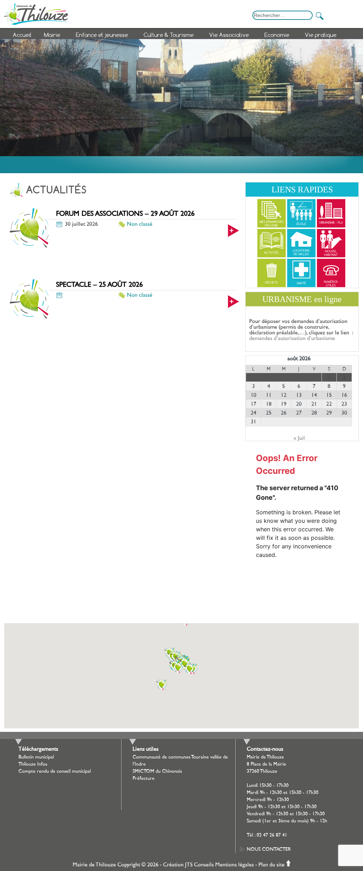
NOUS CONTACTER (269, 849)
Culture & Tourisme (169, 34)
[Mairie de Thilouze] (181, 12)
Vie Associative (229, 34)
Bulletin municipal (36, 757)
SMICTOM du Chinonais (157, 771)
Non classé (139, 224)
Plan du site (271, 864)
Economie (276, 34)
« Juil (299, 438)
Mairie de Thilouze (94, 864)
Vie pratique (320, 34)
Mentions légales (234, 864)
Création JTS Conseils (188, 864)
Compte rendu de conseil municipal (54, 771)
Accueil (22, 34)
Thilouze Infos (32, 764)
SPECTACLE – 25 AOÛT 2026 (99, 284)
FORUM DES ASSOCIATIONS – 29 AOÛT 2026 (125, 213)
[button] (177, 673)
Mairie (52, 34)
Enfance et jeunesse (102, 34)
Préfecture (144, 778)
